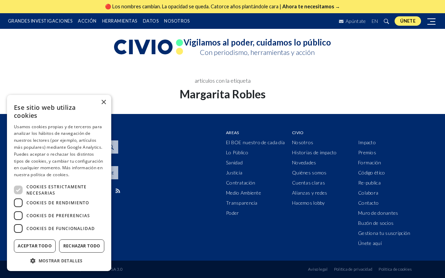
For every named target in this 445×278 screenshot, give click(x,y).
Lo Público (237, 152)
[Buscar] (386, 21)
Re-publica (369, 183)
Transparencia (242, 203)
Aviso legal (318, 269)
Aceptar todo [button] (35, 246)
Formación (369, 162)
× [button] (103, 102)
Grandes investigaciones (40, 21)
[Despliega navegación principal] (432, 21)
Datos (151, 21)
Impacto (367, 142)
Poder (232, 213)
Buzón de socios (376, 223)
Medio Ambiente (243, 193)
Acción (87, 21)
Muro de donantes (378, 213)
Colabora (368, 193)
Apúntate (355, 21)
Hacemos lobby (308, 203)
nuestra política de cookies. (41, 175)
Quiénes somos (309, 172)
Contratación (240, 183)
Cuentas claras (308, 183)
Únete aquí (370, 243)
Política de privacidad (353, 269)
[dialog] (59, 183)
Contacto (368, 203)
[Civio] (149, 47)
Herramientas (119, 21)
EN (375, 21)
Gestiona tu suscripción (384, 233)
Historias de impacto (314, 152)
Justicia (234, 172)
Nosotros (177, 21)
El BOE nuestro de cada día (255, 142)
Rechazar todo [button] (81, 246)
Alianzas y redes (309, 193)
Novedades (304, 162)
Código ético (371, 172)
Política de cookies (395, 269)
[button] (59, 260)
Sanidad (234, 162)
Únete (407, 21)
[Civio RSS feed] (117, 191)
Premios (367, 152)
